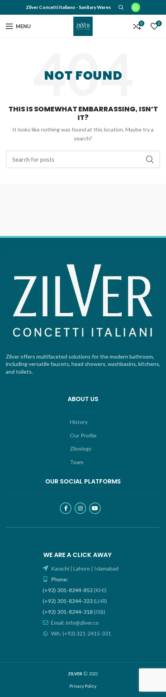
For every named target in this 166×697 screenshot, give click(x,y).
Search (149, 159)
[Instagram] (80, 508)
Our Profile (83, 435)
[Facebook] (65, 508)
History (79, 422)
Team (76, 462)
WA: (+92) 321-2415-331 (80, 633)
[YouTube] (95, 508)
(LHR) (74, 601)
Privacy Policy (83, 685)
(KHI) (74, 590)
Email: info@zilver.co (74, 622)
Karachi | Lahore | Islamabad (84, 568)
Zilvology (80, 448)
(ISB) (73, 611)
